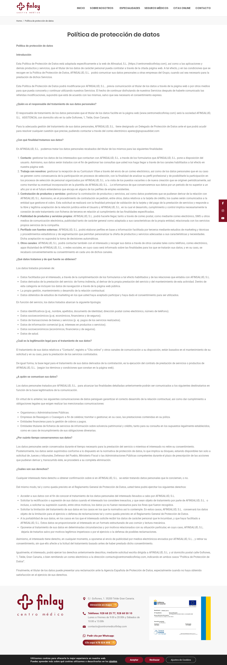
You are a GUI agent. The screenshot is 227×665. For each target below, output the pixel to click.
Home (19, 21)
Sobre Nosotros (101, 8)
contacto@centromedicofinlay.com (125, 557)
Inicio (81, 8)
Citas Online (181, 8)
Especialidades (130, 8)
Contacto (203, 8)
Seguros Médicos (156, 8)
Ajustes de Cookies (181, 660)
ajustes (113, 661)
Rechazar (155, 660)
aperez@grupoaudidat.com (143, 131)
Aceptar (134, 660)
